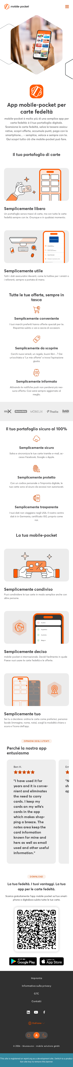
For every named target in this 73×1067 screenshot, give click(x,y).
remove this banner (43, 1061)
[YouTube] (36, 1012)
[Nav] (67, 6)
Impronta (36, 978)
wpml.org (28, 1058)
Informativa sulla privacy (36, 985)
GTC (36, 993)
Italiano (37, 1023)
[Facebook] (44, 1012)
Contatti (36, 1001)
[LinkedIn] (28, 1012)
